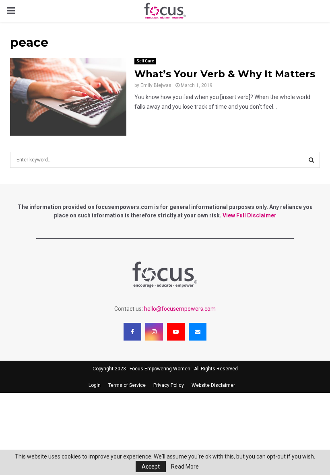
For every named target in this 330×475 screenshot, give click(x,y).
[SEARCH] (311, 160)
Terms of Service (127, 385)
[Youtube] (176, 332)
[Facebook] (132, 332)
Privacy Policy (168, 385)
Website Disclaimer (213, 385)
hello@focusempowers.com (180, 309)
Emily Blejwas (155, 85)
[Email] (197, 332)
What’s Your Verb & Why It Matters (224, 74)
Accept (151, 466)
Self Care (145, 61)
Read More (185, 466)
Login (95, 385)
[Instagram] (154, 332)
